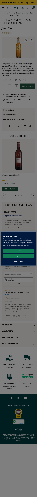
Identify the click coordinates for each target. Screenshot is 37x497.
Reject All (18, 256)
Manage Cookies (18, 261)
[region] (18, 248)
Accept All (18, 251)
